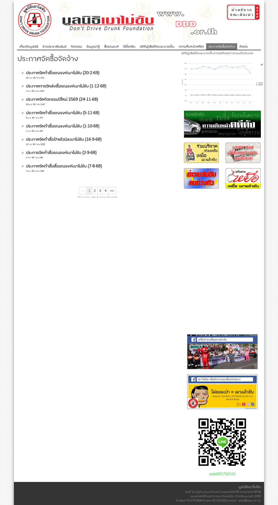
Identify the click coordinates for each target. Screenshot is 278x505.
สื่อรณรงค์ (111, 46)
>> (112, 190)
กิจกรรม (76, 46)
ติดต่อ (243, 46)
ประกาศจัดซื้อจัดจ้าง (221, 46)
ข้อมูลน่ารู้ (93, 46)
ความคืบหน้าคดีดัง (191, 46)
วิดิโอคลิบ (129, 46)
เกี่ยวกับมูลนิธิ (28, 46)
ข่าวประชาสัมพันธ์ (54, 46)
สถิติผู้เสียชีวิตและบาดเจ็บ (157, 46)
